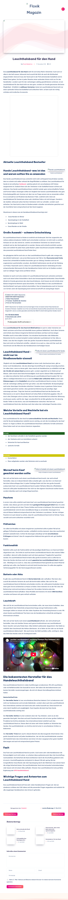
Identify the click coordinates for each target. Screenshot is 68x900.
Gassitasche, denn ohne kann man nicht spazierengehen (53, 829)
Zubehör (24, 808)
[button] (5, 697)
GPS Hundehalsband (21, 770)
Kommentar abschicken (14, 886)
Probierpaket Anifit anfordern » (19, 322)
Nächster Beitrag (58, 814)
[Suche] (63, 9)
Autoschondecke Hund (23, 829)
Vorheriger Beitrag (10, 814)
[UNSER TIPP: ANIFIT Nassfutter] (15, 295)
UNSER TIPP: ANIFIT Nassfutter (14, 297)
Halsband (22, 184)
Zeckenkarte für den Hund (53, 839)
